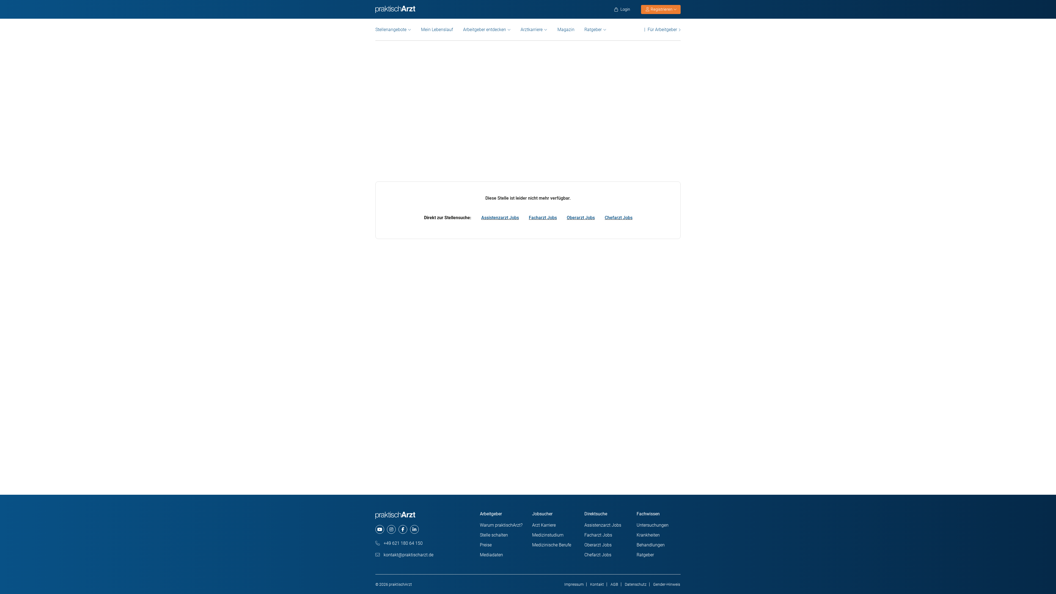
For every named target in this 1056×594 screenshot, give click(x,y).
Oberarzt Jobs (581, 217)
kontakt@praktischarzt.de (408, 554)
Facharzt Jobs (543, 217)
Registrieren (661, 9)
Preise (486, 545)
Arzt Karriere (544, 525)
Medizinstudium (547, 535)
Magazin (565, 29)
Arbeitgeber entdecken (484, 29)
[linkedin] (414, 529)
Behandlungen (651, 545)
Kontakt (597, 584)
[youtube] (379, 529)
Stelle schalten (494, 535)
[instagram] (391, 529)
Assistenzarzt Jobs (500, 217)
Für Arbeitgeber (662, 29)
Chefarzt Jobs (618, 217)
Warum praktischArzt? (501, 525)
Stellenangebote (390, 29)
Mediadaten (491, 554)
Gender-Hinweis (666, 584)
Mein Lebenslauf (437, 29)
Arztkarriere (532, 29)
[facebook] (402, 529)
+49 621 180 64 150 (403, 543)
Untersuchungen (653, 525)
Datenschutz (636, 584)
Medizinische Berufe (551, 545)
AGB (614, 584)
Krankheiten (648, 535)
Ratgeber (593, 29)
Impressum (574, 584)
